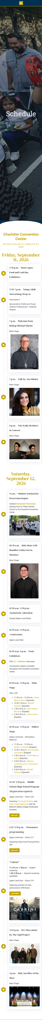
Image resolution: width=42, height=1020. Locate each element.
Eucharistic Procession (25, 504)
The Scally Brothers (26, 801)
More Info (14, 815)
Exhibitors (22, 661)
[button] (21, 3)
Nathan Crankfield (21, 747)
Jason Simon (32, 714)
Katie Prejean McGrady (18, 804)
